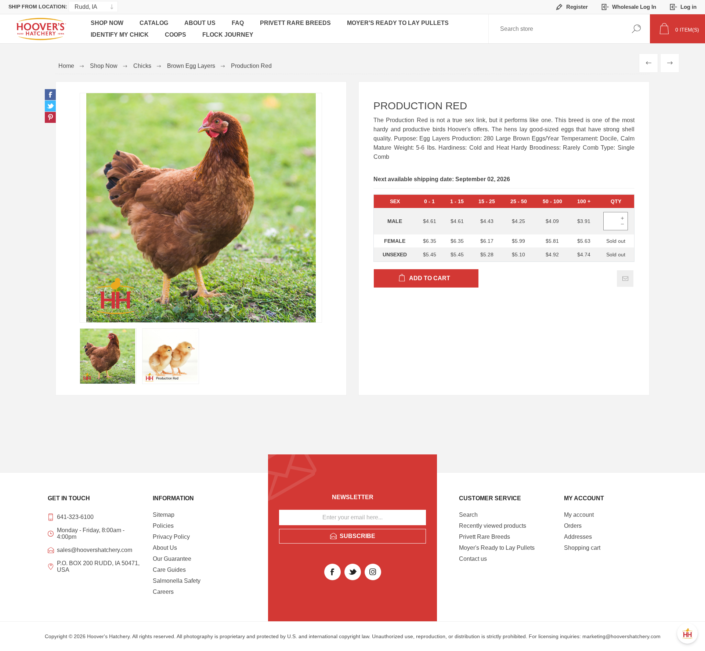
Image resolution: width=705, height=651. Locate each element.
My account (579, 515)
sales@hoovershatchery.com (94, 550)
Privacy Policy (171, 537)
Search (636, 28)
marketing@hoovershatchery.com (621, 636)
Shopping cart (582, 548)
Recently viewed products (492, 526)
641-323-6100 (75, 517)
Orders (573, 526)
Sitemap (163, 515)
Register (577, 7)
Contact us (473, 559)
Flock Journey (227, 35)
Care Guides (169, 570)
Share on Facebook (50, 94)
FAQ (238, 23)
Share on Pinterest (50, 117)
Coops (175, 35)
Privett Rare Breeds (295, 23)
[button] (687, 633)
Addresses (578, 537)
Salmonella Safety (176, 581)
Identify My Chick (120, 35)
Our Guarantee (172, 559)
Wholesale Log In (634, 7)
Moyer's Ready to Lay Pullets (398, 23)
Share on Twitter (50, 105)
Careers (163, 592)
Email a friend (625, 278)
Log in (688, 7)
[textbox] (525, 28)
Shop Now (107, 23)
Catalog (154, 23)
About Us (200, 23)
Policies (163, 526)
